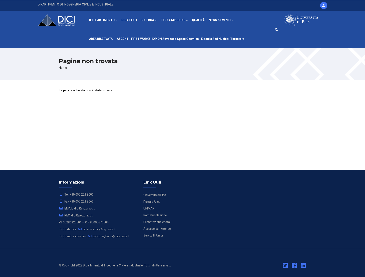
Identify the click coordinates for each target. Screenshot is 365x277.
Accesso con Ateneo (157, 228)
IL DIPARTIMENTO (102, 20)
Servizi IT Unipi (153, 235)
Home (63, 67)
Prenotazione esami (156, 222)
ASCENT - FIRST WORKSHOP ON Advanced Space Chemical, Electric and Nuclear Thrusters (180, 39)
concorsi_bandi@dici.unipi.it (111, 236)
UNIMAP (148, 208)
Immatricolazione (155, 215)
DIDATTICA (129, 20)
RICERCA (148, 20)
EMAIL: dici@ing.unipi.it (79, 208)
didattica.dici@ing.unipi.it (99, 229)
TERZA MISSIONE (173, 20)
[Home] (59, 19)
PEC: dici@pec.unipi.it (78, 215)
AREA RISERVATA (101, 39)
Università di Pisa (154, 195)
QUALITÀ (198, 20)
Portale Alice (151, 201)
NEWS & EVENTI (220, 20)
